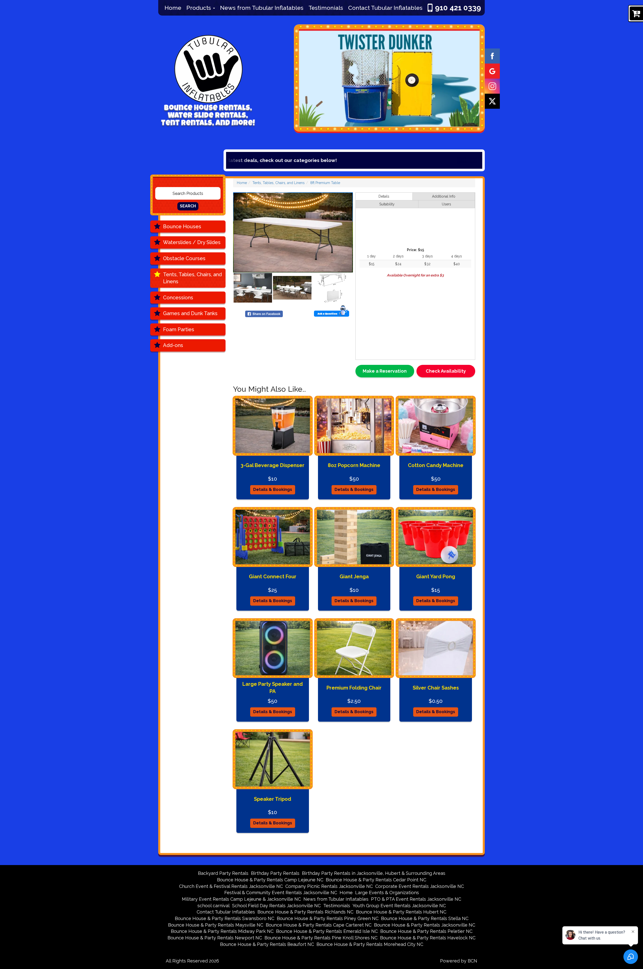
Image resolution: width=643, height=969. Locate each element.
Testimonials (325, 7)
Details (384, 196)
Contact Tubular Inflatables (385, 7)
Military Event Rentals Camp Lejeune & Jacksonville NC (241, 899)
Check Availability (446, 371)
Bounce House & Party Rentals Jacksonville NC (424, 925)
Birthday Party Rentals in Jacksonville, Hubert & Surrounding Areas (373, 873)
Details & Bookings (272, 489)
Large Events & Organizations (387, 892)
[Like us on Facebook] (492, 56)
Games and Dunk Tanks (190, 313)
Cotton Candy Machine (435, 465)
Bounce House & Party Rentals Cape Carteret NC (318, 925)
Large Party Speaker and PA (272, 687)
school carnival (213, 905)
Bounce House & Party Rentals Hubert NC (401, 912)
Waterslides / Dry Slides (192, 242)
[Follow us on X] (492, 101)
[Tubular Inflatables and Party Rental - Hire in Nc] (206, 64)
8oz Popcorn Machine (354, 465)
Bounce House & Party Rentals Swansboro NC (224, 918)
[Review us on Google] (492, 71)
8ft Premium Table (325, 183)
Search (188, 206)
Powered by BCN (458, 960)
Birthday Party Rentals (275, 873)
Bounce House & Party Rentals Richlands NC (305, 912)
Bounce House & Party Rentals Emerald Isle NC (327, 931)
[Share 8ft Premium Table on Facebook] (264, 314)
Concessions (178, 298)
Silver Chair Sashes (436, 688)
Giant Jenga (354, 577)
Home (173, 7)
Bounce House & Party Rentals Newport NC (215, 937)
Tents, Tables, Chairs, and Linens (192, 278)
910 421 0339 (458, 7)
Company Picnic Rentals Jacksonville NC (329, 886)
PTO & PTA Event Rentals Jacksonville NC (416, 899)
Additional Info (443, 196)
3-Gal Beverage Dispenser (272, 465)
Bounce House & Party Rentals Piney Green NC (328, 918)
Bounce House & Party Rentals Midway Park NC (222, 931)
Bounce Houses (182, 226)
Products (199, 7)
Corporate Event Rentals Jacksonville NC (419, 886)
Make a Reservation (385, 371)
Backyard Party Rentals (223, 873)
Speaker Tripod (272, 799)
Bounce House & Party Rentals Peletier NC (426, 931)
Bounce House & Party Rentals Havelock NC (427, 937)
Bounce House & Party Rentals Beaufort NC (267, 944)
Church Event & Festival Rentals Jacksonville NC (231, 886)
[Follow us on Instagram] (492, 86)
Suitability (387, 204)
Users (446, 204)
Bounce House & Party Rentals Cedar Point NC (376, 879)
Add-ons (173, 345)
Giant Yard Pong (435, 577)
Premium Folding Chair (354, 688)
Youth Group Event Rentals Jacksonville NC (399, 905)
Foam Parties (178, 329)
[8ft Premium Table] (293, 232)
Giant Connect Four (272, 577)
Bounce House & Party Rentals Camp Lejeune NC (270, 879)
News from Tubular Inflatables (261, 7)
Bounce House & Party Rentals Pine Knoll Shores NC (321, 937)
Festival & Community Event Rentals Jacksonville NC (280, 892)
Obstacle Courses (184, 258)
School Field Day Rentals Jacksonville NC (276, 905)
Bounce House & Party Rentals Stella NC (424, 918)
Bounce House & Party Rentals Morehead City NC (369, 944)
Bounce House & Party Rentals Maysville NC (215, 925)
